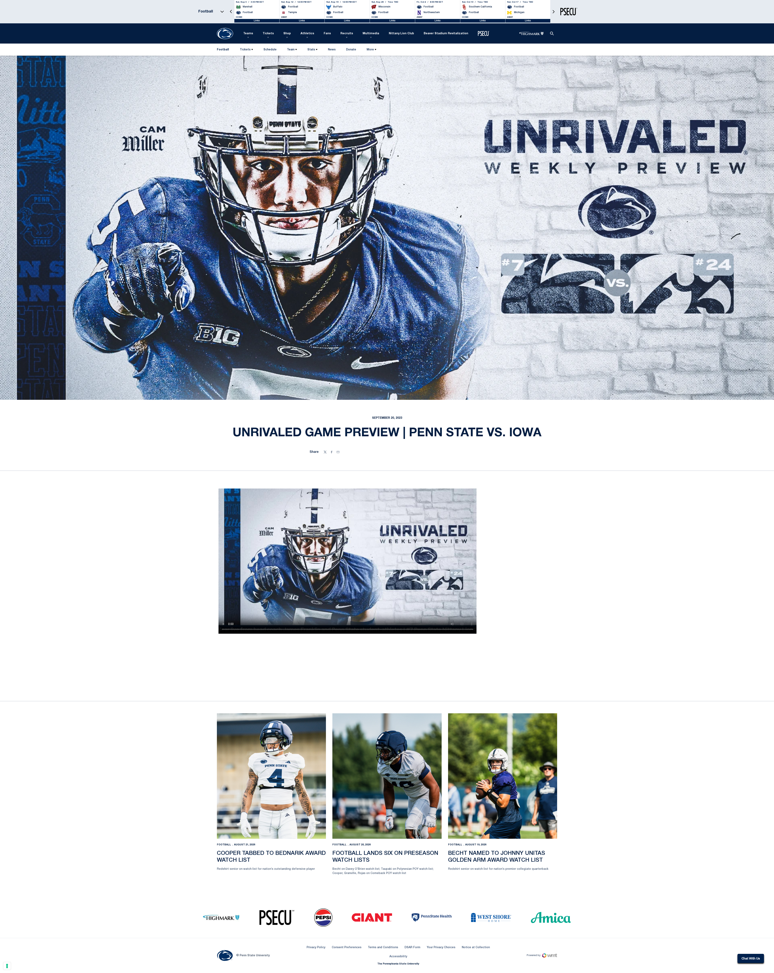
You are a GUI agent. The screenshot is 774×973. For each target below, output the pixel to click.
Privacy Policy (316, 947)
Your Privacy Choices (441, 947)
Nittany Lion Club (401, 33)
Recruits (346, 33)
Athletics (307, 33)
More (370, 49)
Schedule (270, 49)
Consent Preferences (346, 947)
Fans (327, 33)
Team (290, 49)
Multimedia (371, 33)
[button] (231, 11)
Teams (248, 33)
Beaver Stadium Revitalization (446, 33)
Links (257, 21)
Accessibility (398, 956)
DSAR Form (412, 947)
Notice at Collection (476, 947)
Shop (287, 33)
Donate (351, 50)
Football (224, 845)
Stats (311, 49)
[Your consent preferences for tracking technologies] (7, 966)
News (332, 49)
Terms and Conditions (383, 947)
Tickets (268, 33)
